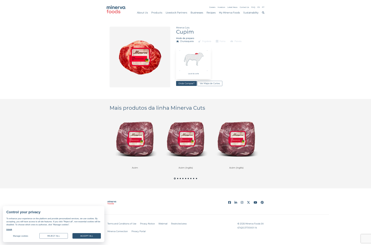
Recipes (211, 12)
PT (263, 7)
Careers (212, 7)
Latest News (232, 7)
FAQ (253, 7)
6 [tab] (188, 180)
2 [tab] (177, 180)
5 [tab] (185, 180)
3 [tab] (180, 180)
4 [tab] (183, 180)
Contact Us (244, 7)
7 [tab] (191, 180)
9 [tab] (196, 180)
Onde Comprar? (186, 83)
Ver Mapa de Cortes (210, 83)
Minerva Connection (117, 231)
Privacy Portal (138, 231)
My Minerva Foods (229, 12)
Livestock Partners (176, 12)
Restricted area (179, 223)
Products (156, 12)
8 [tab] (193, 180)
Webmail (162, 223)
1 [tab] (174, 180)
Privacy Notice (147, 223)
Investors (221, 7)
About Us (142, 12)
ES (259, 7)
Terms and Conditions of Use (121, 223)
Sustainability (251, 12)
